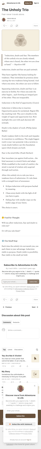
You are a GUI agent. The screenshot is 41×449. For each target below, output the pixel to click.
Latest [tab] (10, 350)
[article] (20, 360)
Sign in (36, 3)
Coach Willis (11, 18)
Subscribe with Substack (22, 424)
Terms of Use (31, 287)
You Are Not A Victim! (12, 356)
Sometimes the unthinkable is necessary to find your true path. (14, 375)
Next (34, 307)
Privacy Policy (27, 434)
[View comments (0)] (11, 26)
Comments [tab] (7, 322)
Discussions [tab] (18, 350)
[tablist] (11, 322)
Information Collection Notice (24, 289)
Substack (9, 444)
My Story (6, 371)
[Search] (37, 349)
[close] (34, 386)
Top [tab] (4, 350)
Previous (8, 307)
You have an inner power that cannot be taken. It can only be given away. (13, 359)
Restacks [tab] (16, 322)
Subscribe (28, 3)
